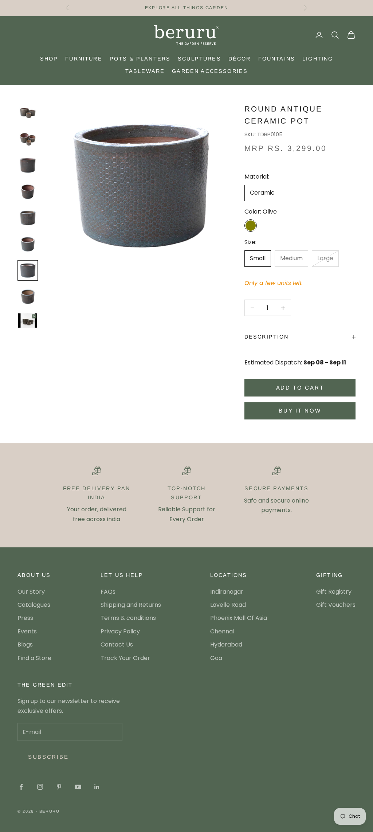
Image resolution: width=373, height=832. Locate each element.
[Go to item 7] (27, 270)
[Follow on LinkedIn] (97, 786)
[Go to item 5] (27, 218)
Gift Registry (334, 591)
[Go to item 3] (27, 165)
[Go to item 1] (27, 113)
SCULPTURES (199, 59)
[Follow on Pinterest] (59, 786)
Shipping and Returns (131, 605)
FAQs (108, 591)
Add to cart (300, 387)
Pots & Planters (140, 59)
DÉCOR (239, 59)
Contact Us (117, 644)
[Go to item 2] (27, 139)
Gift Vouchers (336, 605)
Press (25, 618)
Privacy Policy (120, 631)
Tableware (145, 71)
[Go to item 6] (27, 244)
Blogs (25, 644)
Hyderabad (226, 644)
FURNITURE (83, 59)
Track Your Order (125, 658)
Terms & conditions (128, 618)
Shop (49, 59)
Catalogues (33, 605)
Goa (216, 658)
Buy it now (300, 410)
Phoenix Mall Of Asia (238, 618)
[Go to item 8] (27, 296)
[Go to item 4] (27, 191)
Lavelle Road (228, 605)
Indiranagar (226, 591)
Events (27, 631)
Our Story (31, 591)
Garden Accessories (210, 71)
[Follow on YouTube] (78, 786)
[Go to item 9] (27, 320)
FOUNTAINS (276, 59)
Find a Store (34, 658)
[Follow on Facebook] (21, 786)
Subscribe (48, 757)
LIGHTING (317, 59)
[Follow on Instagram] (40, 786)
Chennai (222, 631)
